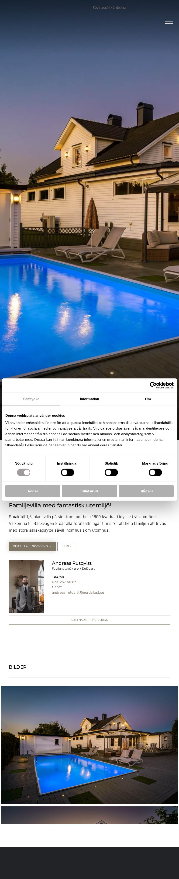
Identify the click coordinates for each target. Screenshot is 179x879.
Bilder (67, 546)
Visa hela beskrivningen (32, 546)
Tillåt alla (146, 491)
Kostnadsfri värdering (109, 7)
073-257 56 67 (64, 582)
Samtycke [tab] (31, 399)
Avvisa (33, 491)
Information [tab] (89, 399)
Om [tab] (148, 399)
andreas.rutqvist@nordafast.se (78, 592)
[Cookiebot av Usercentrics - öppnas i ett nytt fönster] (153, 385)
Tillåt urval (89, 491)
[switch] (67, 472)
